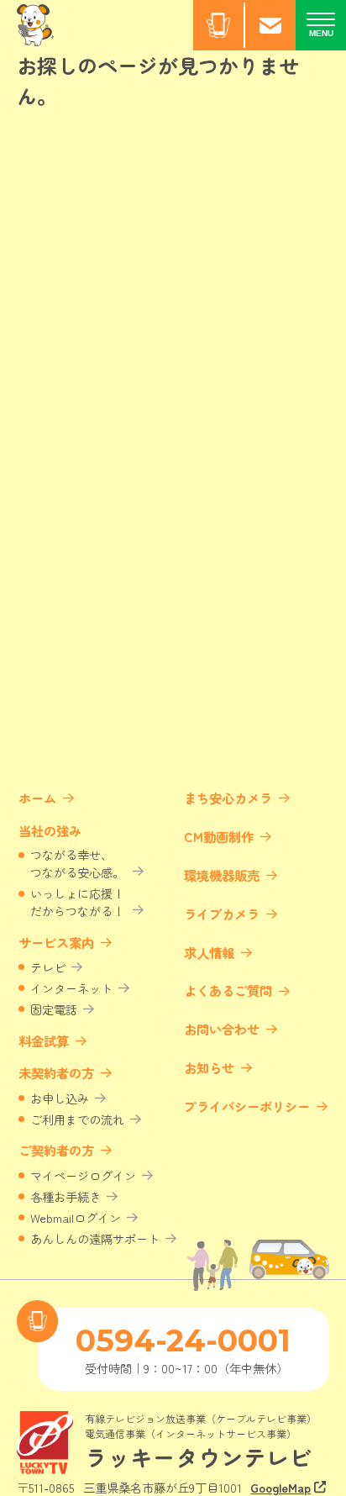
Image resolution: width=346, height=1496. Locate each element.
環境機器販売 (222, 875)
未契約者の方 (56, 1072)
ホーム (37, 797)
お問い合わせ (222, 1028)
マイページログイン (83, 1175)
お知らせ (209, 1067)
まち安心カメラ (228, 797)
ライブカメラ (222, 913)
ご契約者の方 (56, 1149)
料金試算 (43, 1040)
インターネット (71, 988)
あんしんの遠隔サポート (95, 1238)
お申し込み (59, 1098)
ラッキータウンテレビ (198, 1457)
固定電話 (53, 1009)
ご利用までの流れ (77, 1119)
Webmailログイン (75, 1217)
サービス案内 (56, 942)
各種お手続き (65, 1196)
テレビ (48, 967)
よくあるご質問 (228, 990)
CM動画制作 (219, 836)
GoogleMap (280, 1487)
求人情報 (209, 952)
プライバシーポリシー (247, 1106)
